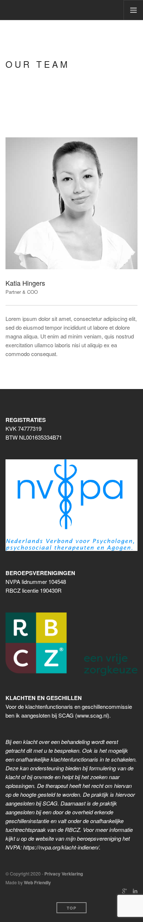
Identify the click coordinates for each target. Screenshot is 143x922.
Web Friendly (37, 882)
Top (71, 908)
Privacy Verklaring (63, 873)
